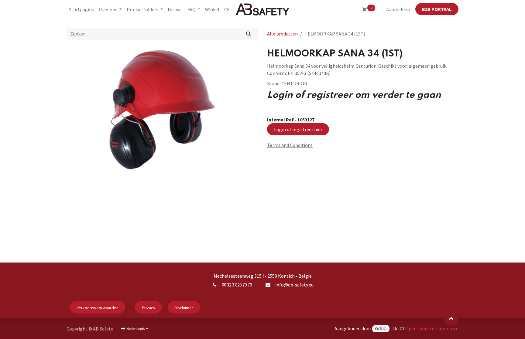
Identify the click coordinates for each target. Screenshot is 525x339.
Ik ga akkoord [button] (443, 329)
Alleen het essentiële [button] (408, 329)
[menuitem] (82, 9)
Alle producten (282, 34)
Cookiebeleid (256, 329)
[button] (451, 318)
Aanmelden (398, 9)
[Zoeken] (248, 34)
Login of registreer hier (298, 129)
